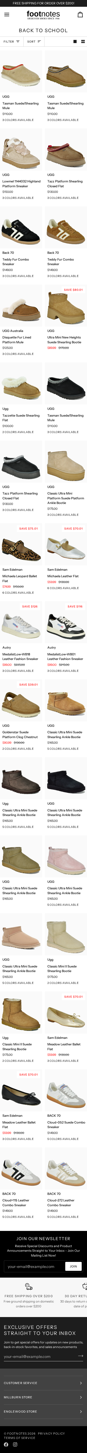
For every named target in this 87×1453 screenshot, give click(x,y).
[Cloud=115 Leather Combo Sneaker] (21, 1168)
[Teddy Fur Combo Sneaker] (21, 227)
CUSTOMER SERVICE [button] (20, 1383)
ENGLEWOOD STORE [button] (20, 1411)
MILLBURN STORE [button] (18, 1397)
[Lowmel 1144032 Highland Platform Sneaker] (21, 149)
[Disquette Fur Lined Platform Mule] (21, 306)
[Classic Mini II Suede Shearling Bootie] (66, 934)
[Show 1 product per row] (75, 42)
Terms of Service (20, 1438)
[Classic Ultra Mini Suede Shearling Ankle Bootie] (66, 700)
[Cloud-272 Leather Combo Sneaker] (66, 1168)
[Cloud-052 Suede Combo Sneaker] (66, 1090)
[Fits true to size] (40, 1218)
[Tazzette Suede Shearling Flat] (21, 383)
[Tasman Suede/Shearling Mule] (21, 71)
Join (73, 1266)
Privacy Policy (51, 1433)
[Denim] (40, 594)
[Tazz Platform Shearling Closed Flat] (66, 149)
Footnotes (17, 1433)
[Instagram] (15, 1444)
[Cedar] (40, 828)
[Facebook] (6, 1444)
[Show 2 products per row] (83, 42)
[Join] (79, 1356)
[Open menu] (11, 14)
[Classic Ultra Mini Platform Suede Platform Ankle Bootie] (66, 462)
